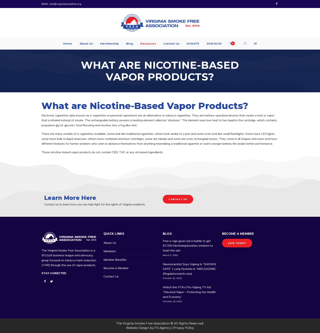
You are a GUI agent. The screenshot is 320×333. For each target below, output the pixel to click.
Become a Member (116, 268)
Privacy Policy (183, 328)
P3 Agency (162, 328)
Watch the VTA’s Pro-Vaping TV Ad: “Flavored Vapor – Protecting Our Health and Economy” (189, 291)
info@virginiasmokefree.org (65, 3)
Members (110, 251)
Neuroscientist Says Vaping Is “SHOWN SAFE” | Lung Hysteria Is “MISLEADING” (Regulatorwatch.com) (189, 268)
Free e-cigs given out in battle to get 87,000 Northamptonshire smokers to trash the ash (188, 245)
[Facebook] (277, 3)
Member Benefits (115, 259)
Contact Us (111, 276)
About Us (110, 243)
